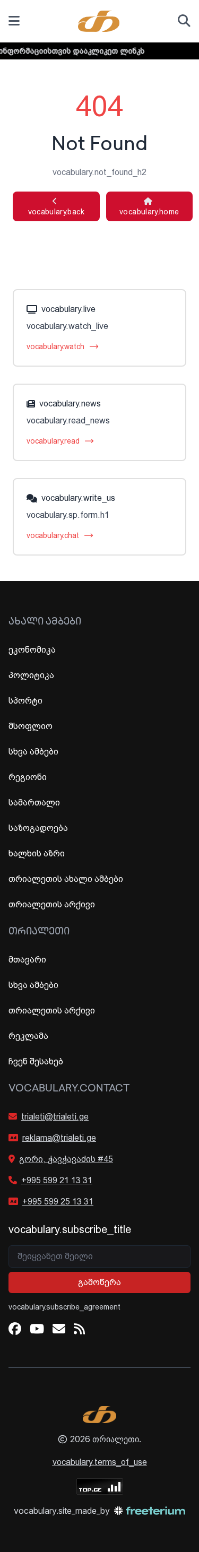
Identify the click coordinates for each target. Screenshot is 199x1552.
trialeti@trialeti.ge (55, 1117)
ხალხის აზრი (36, 853)
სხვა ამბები (33, 752)
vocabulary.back (56, 206)
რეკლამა (28, 1036)
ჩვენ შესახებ (35, 1061)
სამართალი (34, 802)
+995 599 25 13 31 (57, 1201)
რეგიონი (27, 777)
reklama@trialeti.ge (59, 1138)
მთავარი (27, 960)
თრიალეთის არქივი (51, 904)
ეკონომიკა (32, 650)
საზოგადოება (38, 828)
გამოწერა (99, 1282)
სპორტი (25, 701)
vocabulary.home (149, 206)
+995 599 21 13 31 (56, 1180)
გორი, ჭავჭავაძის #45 (66, 1159)
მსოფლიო (30, 726)
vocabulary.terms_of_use (100, 1462)
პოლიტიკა (31, 675)
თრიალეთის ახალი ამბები (65, 879)
